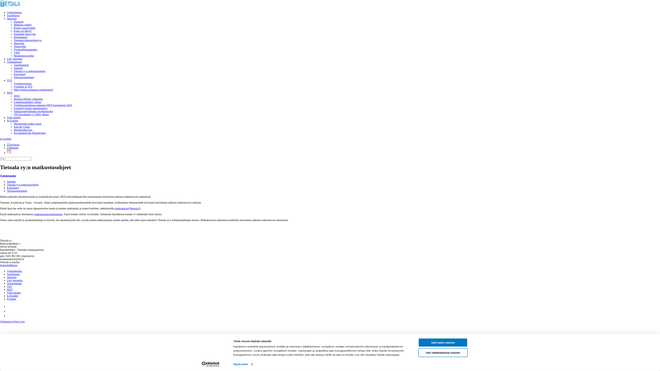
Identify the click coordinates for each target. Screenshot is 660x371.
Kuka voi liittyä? (23, 31)
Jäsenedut (19, 43)
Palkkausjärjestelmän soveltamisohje (33, 111)
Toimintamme (14, 61)
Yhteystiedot (14, 117)
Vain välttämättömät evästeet (443, 352)
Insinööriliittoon (8, 265)
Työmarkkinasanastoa (25, 49)
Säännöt (18, 68)
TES (9, 80)
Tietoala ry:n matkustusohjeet (29, 71)
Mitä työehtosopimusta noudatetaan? (33, 89)
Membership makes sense (27, 123)
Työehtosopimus (23, 83)
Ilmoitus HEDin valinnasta (28, 99)
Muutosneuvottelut (24, 55)
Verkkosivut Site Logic (12, 321)
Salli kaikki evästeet (443, 342)
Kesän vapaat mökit (24, 27)
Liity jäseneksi (15, 58)
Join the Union (22, 126)
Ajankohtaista (14, 12)
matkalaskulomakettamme (48, 214)
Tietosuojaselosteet (24, 77)
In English (12, 120)
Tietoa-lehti (20, 46)
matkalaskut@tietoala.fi (127, 208)
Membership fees (23, 129)
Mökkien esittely (23, 24)
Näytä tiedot (240, 364)
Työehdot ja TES (23, 86)
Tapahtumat (13, 15)
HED (10, 92)
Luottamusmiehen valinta (27, 102)
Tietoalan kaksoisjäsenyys (28, 40)
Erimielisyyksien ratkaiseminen (30, 108)
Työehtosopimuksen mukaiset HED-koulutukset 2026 (43, 105)
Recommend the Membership (30, 133)
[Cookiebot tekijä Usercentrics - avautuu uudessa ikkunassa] (211, 364)
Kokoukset (20, 74)
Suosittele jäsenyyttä (25, 34)
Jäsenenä (11, 18)
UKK (17, 52)
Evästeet (11, 298)
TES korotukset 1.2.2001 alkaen (31, 114)
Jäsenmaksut (20, 37)
